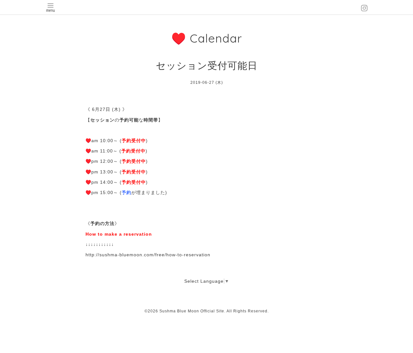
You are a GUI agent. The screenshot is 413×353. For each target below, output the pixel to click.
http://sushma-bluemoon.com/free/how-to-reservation (148, 254)
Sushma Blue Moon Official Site (191, 311)
